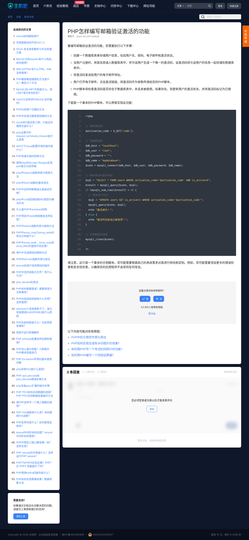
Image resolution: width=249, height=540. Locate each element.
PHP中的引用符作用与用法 (88, 337)
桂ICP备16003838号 (73, 534)
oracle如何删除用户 (27, 36)
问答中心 (116, 6)
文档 (18, 16)
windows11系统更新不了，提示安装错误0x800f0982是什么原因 (34, 312)
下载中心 (133, 6)
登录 (220, 6)
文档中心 (100, 6)
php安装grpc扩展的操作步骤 (33, 385)
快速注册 (234, 6)
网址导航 (149, 6)
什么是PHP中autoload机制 (31, 209)
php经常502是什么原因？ (31, 369)
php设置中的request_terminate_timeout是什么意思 (34, 136)
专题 (87, 6)
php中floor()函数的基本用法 (32, 182)
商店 (76, 4)
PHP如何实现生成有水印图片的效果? (95, 343)
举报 (153, 313)
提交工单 (20, 516)
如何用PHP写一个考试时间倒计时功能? (96, 349)
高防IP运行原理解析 (27, 332)
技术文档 (29, 16)
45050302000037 (103, 534)
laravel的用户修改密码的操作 (33, 265)
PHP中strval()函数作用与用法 (33, 259)
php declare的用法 (27, 282)
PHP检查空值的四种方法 (30, 156)
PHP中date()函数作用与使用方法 (35, 225)
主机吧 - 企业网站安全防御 (43, 534)
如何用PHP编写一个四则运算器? (92, 355)
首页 (36, 6)
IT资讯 (48, 6)
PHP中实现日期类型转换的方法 (34, 115)
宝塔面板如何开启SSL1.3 (30, 42)
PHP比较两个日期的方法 (30, 109)
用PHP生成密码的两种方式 (31, 252)
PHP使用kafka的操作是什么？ (33, 472)
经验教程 (62, 6)
